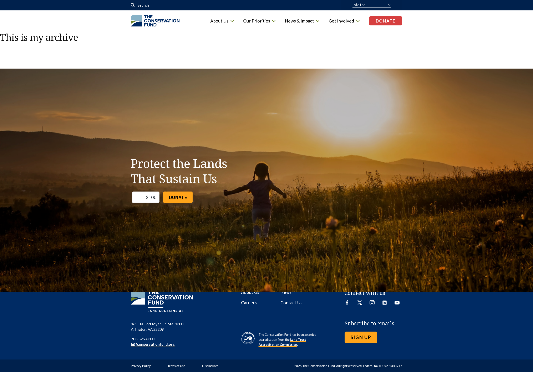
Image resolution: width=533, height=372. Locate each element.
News (285, 292)
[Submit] (133, 5)
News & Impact (299, 21)
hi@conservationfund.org (153, 344)
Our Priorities (256, 21)
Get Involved (341, 21)
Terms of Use (176, 366)
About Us (219, 21)
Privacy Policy (141, 366)
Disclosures (210, 366)
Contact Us (291, 302)
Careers (249, 302)
